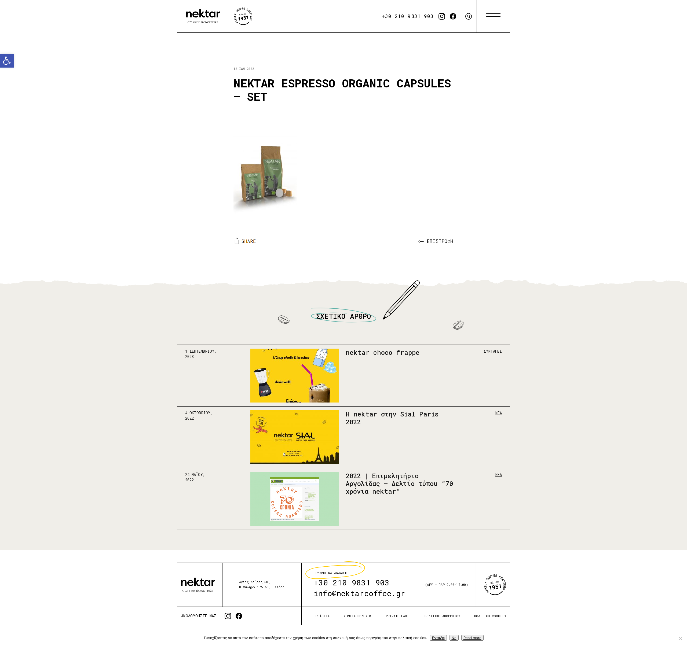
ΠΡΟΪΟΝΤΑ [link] (322, 616)
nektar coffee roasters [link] (198, 585)
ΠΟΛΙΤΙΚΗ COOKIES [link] (490, 616)
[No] (680, 638)
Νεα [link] (498, 412)
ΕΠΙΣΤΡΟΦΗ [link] (438, 241)
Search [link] (468, 16)
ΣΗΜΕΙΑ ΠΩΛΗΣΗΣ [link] (358, 616)
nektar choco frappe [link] (382, 352)
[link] (7, 61)
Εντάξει (438, 638)
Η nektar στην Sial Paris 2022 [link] (392, 418)
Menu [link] (493, 16)
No (454, 638)
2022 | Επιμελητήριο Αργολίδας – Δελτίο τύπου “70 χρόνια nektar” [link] (399, 483)
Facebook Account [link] (453, 16)
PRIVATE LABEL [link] (398, 616)
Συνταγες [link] (493, 351)
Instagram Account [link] (441, 16)
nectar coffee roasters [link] (203, 16)
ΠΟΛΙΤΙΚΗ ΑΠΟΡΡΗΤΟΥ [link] (442, 616)
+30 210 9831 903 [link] (408, 16)
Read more (472, 638)
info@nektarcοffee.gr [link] (359, 593)
